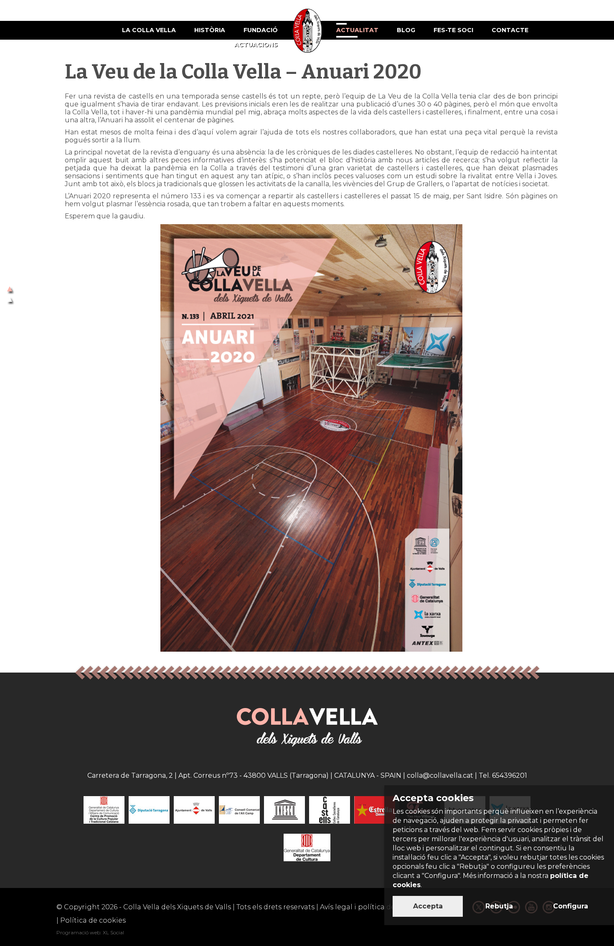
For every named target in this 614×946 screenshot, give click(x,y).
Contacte (510, 30)
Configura (570, 906)
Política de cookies (93, 920)
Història (209, 30)
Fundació (261, 30)
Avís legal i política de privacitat (375, 907)
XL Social (113, 932)
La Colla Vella (149, 30)
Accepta (428, 906)
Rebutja (499, 906)
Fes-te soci (453, 30)
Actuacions (256, 44)
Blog (406, 30)
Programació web (78, 932)
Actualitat (357, 30)
